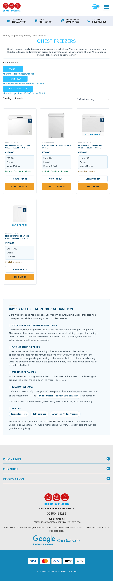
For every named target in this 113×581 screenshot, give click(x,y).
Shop (13, 35)
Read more (93, 186)
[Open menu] (106, 6)
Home (6, 35)
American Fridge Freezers (65, 414)
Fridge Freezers (19, 414)
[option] (8, 73)
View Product (20, 178)
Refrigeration (23, 35)
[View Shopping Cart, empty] (94, 6)
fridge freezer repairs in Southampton (58, 395)
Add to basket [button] (19, 186)
